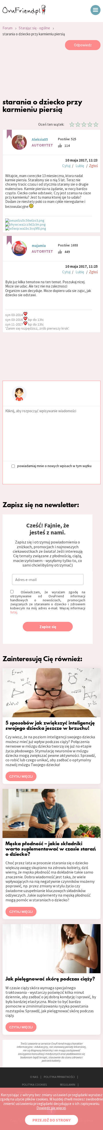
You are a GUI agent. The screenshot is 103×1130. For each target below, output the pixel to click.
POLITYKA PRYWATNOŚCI (59, 1077)
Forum (7, 28)
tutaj (13, 612)
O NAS (34, 1077)
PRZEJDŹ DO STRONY (51, 1119)
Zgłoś (93, 165)
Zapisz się (48, 626)
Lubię (80, 165)
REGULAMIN (67, 1084)
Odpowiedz (83, 45)
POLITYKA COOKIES (34, 1084)
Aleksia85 (40, 139)
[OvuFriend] (24, 13)
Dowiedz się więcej (51, 1107)
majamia (39, 245)
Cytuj (66, 165)
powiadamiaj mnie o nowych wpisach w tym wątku (54, 466)
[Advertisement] (51, 75)
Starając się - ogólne (34, 28)
